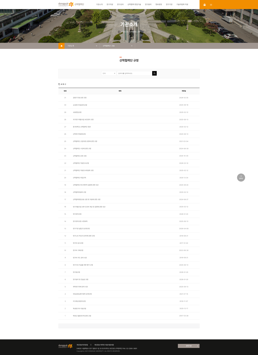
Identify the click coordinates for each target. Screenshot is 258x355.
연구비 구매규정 (78, 250)
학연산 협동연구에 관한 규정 (82, 316)
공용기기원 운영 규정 (79, 98)
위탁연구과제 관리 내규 (80, 287)
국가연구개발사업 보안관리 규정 (83, 120)
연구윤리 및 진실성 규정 (80, 279)
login (205, 5)
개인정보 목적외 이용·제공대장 (104, 345)
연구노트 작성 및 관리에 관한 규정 (84, 236)
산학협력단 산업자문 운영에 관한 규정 (85, 141)
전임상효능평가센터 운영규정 (82, 294)
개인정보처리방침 (82, 345)
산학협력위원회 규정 (79, 192)
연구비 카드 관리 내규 (80, 258)
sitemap (211, 5)
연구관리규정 (77, 214)
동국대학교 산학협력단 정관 (82, 127)
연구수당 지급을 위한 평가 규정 (83, 265)
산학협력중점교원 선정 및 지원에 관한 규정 (86, 199)
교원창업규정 (77, 112)
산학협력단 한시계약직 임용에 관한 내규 (86, 185)
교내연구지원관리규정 (80, 105)
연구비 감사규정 (78, 243)
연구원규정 (76, 272)
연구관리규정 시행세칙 (80, 221)
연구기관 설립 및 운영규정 (81, 229)
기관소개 (125, 32)
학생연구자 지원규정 (79, 309)
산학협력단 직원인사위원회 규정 (83, 170)
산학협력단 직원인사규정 (81, 163)
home (61, 46)
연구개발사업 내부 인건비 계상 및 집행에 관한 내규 (89, 207)
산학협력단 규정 (135, 32)
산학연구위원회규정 (79, 134)
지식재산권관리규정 (79, 301)
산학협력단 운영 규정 (79, 156)
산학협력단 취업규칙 (79, 178)
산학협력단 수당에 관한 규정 (82, 149)
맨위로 (241, 178)
